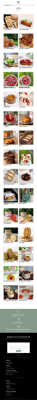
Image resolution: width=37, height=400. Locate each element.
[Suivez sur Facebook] (17, 355)
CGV (12, 377)
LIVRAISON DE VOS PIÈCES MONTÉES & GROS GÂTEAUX (18, 329)
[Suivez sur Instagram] (19, 355)
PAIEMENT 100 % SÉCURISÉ (18, 315)
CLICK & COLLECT (18, 322)
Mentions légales (15, 377)
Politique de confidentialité (21, 377)
